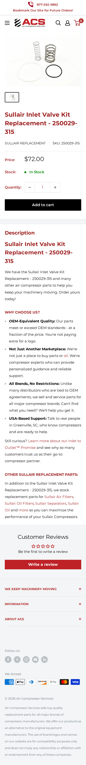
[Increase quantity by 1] (55, 187)
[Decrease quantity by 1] (30, 187)
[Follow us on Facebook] (8, 659)
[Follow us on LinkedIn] (44, 659)
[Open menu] (7, 23)
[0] (77, 23)
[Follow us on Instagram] (26, 659)
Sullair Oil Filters (19, 503)
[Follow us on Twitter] (17, 659)
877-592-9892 (47, 4)
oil (66, 355)
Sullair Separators (50, 503)
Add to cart (43, 205)
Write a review (43, 564)
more (23, 510)
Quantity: (13, 187)
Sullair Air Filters (58, 496)
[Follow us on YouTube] (35, 659)
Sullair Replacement (25, 143)
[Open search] (58, 23)
